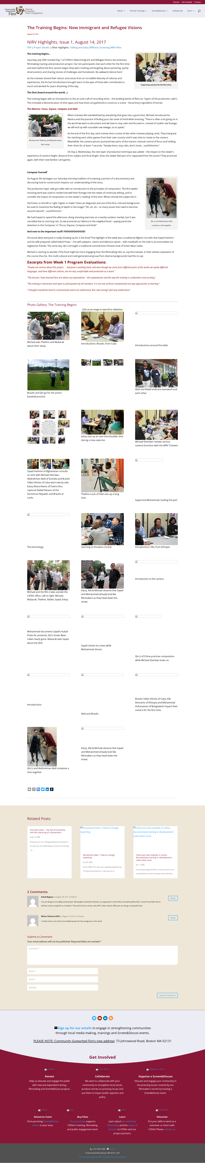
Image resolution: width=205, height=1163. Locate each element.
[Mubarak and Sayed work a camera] (48, 529)
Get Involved (187, 2)
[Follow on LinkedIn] (105, 1018)
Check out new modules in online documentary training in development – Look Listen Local (154, 857)
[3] (156, 529)
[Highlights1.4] (48, 464)
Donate (176, 2)
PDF (29, 47)
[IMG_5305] (156, 568)
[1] (156, 327)
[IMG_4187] (102, 327)
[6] (102, 529)
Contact (197, 2)
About (120, 11)
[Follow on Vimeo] (94, 1018)
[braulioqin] (48, 375)
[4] (48, 746)
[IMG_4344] (156, 373)
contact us (169, 1129)
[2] (48, 688)
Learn (189, 11)
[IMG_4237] (102, 692)
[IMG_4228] (156, 634)
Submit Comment (167, 995)
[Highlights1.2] (48, 427)
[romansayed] (102, 629)
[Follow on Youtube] (99, 1018)
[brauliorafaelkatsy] (102, 422)
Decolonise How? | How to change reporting (99, 856)
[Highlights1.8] (48, 622)
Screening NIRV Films (110, 47)
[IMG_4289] (102, 574)
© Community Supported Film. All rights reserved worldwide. (102, 1157)
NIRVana (93, 47)
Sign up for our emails (75, 1028)
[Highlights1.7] (102, 362)
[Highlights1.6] (102, 736)
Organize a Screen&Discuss (155, 1076)
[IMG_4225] (102, 475)
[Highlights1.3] (156, 425)
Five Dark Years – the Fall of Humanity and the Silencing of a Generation (47, 831)
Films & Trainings (137, 11)
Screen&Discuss (158, 11)
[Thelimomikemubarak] (48, 326)
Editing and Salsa (79, 47)
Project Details (41, 47)
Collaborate (178, 11)
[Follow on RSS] (111, 1018)
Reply (173, 898)
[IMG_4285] (156, 478)
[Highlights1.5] (48, 575)
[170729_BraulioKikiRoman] (156, 685)
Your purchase (77, 1121)
